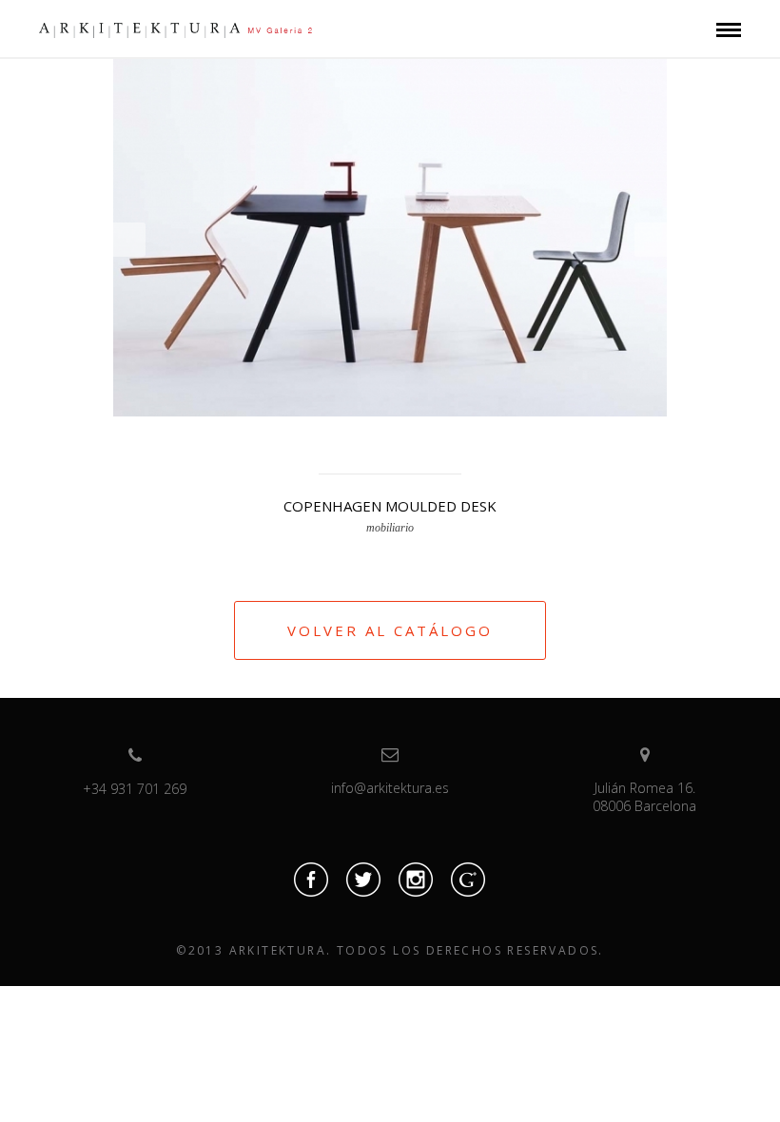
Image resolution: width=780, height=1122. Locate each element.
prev (129, 239)
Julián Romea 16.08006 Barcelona (644, 797)
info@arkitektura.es (390, 788)
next (650, 239)
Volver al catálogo (390, 630)
